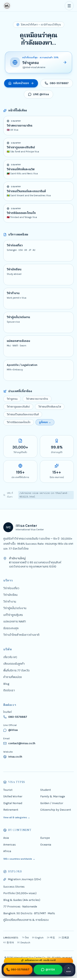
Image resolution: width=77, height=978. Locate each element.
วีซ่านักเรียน (10, 595)
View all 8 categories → (16, 817)
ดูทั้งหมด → (45, 422)
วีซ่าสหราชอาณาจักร (37, 398)
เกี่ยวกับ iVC (10, 657)
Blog (6, 684)
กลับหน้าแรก (21, 83)
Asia (6, 838)
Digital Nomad (12, 803)
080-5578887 (59, 83)
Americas (9, 844)
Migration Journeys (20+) (24, 879)
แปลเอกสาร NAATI (14, 621)
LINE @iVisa (41, 94)
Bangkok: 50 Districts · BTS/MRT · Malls (29, 913)
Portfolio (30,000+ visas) (20, 893)
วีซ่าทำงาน (9, 601)
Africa (7, 851)
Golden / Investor (51, 803)
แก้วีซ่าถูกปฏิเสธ (13, 615)
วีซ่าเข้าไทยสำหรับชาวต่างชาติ (21, 635)
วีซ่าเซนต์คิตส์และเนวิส (49, 406)
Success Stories (14, 886)
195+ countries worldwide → (19, 858)
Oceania (45, 844)
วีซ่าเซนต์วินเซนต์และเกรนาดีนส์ (23, 414)
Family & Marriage (52, 796)
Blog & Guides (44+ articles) (21, 900)
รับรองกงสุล (10, 628)
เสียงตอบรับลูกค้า (14, 663)
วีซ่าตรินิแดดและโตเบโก (18, 422)
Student (45, 790)
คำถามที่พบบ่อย (12, 677)
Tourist (8, 790)
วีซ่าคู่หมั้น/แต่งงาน (14, 608)
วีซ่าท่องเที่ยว (11, 588)
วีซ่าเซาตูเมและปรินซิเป (18, 406)
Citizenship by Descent (55, 809)
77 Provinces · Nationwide (20, 906)
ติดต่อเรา (9, 690)
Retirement (10, 809)
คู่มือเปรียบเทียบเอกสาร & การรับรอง (26, 920)
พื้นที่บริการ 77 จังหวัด (16, 670)
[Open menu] (69, 5)
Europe (45, 838)
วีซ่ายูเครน (12, 398)
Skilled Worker (12, 796)
